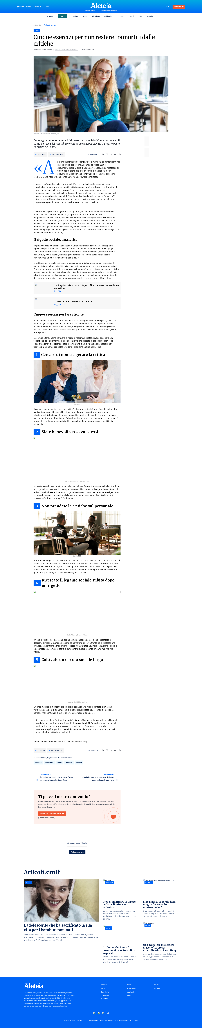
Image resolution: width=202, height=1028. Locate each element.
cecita (147, 925)
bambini (108, 928)
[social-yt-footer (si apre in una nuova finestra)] (94, 1013)
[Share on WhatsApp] (120, 154)
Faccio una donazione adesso (50, 813)
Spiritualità (108, 16)
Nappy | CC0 (77, 556)
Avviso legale (93, 1020)
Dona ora (177, 6)
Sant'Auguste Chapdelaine (109, 10)
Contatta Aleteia (125, 1020)
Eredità (131, 16)
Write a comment (77, 852)
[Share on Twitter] (111, 154)
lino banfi (148, 882)
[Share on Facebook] (103, 154)
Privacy (135, 1020)
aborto (28, 882)
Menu (51, 16)
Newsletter (131, 989)
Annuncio (130, 995)
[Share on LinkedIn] (107, 154)
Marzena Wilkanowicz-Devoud (66, 49)
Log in (84, 843)
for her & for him (50, 25)
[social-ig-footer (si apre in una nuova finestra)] (108, 1013)
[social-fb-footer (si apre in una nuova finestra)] (99, 1013)
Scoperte (120, 16)
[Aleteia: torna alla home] (101, 5)
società (79, 762)
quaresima (109, 882)
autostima (49, 762)
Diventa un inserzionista (108, 1020)
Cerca (47, 7)
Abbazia (150, 16)
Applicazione (131, 992)
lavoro (59, 762)
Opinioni (75, 16)
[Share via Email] (115, 154)
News (85, 16)
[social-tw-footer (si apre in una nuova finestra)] (103, 1013)
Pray (61, 16)
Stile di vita (96, 16)
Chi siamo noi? (82, 1020)
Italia (140, 16)
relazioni (69, 762)
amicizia (38, 762)
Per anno (157, 989)
